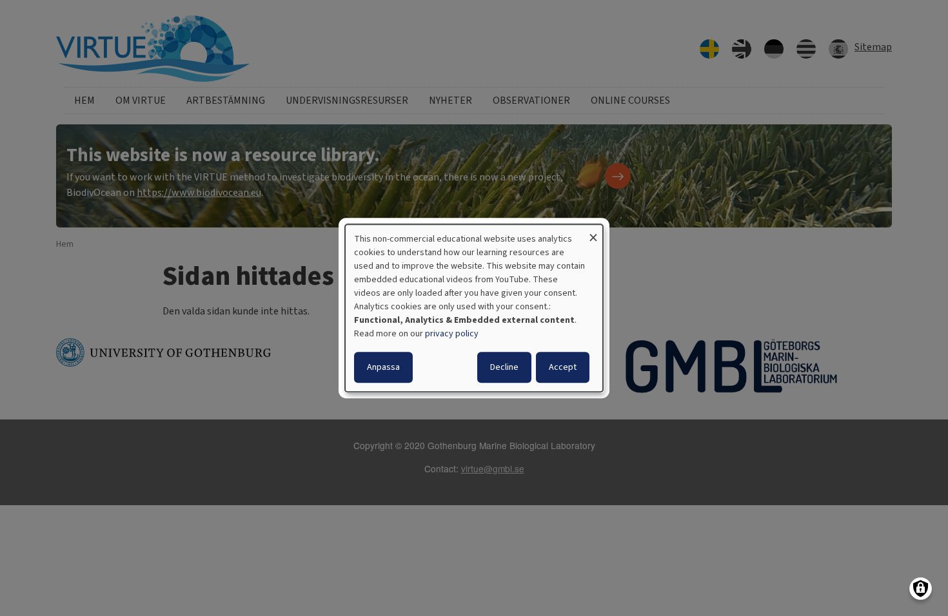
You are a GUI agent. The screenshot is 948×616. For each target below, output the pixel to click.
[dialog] (474, 308)
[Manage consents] (920, 588)
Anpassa (383, 367)
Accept (563, 367)
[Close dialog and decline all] (593, 232)
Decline (504, 367)
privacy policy (452, 333)
